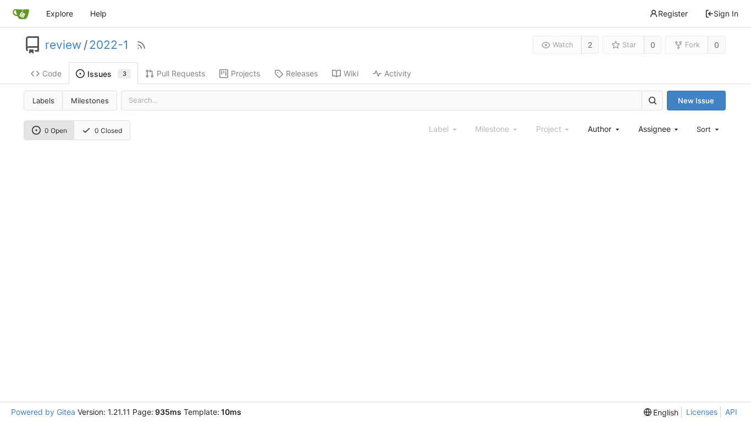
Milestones (90, 100)
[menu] (708, 129)
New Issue (696, 100)
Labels (43, 100)
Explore (59, 13)
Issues (106, 74)
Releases (302, 73)
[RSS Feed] (141, 45)
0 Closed (108, 130)
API (731, 412)
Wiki (351, 73)
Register (673, 13)
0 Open (56, 130)
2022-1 (109, 45)
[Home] (20, 14)
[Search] (652, 100)
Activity (397, 73)
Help (98, 13)
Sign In (726, 13)
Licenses (701, 412)
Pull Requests (181, 73)
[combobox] (604, 129)
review (63, 45)
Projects (245, 73)
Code (52, 73)
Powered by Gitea (43, 412)
